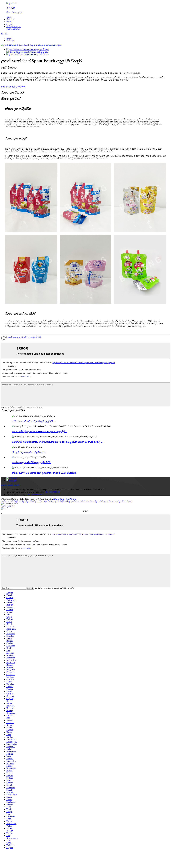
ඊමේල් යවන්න (8, 506)
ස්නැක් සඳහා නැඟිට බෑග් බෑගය (29, 452)
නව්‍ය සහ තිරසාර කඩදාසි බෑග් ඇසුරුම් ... (34, 421)
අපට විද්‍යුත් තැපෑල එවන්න (13, 87)
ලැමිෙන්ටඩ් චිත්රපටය (82, 501)
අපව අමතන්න (13, 29)
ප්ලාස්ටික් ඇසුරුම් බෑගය (105, 501)
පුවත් (8, 22)
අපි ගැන (10, 24)
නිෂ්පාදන (10, 19)
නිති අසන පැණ (13, 26)
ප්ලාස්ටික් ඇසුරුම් (33, 501)
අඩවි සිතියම (58, 499)
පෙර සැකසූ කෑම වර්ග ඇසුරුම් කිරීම (24, 337)
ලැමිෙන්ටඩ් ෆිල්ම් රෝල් (12, 501)
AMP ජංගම (71, 499)
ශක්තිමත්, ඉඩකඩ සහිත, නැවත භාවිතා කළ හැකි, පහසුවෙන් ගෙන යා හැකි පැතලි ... (57, 441)
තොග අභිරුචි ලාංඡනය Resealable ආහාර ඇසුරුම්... (39, 431)
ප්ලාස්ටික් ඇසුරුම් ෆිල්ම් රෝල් (56, 501)
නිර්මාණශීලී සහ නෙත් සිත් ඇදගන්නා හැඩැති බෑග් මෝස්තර (44, 472)
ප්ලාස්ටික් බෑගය (124, 501)
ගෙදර (9, 17)
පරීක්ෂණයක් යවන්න (11, 485)
